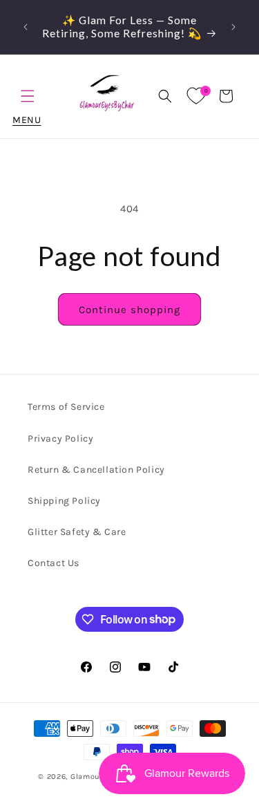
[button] (165, 96)
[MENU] (27, 96)
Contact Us (53, 563)
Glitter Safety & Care (77, 532)
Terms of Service (66, 407)
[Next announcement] (233, 27)
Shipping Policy (64, 501)
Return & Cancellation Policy (96, 470)
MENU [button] (27, 96)
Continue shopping (129, 309)
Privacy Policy (60, 438)
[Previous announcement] (25, 27)
